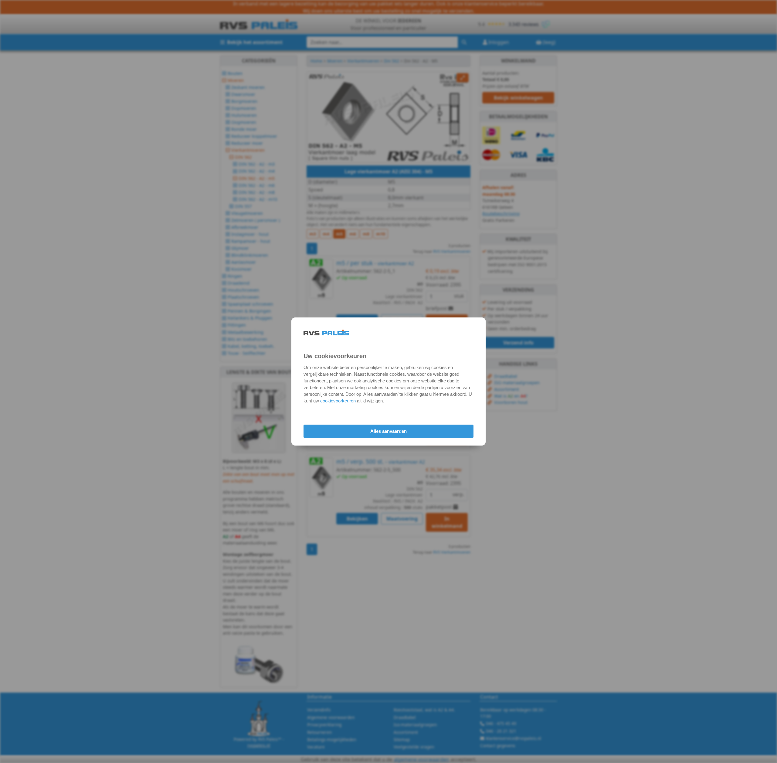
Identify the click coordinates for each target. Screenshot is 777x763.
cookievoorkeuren (338, 400)
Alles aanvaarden (388, 431)
